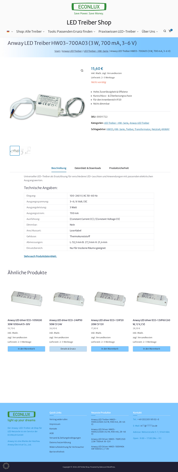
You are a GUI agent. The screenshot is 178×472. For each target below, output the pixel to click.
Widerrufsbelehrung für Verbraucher (67, 447)
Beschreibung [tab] (58, 168)
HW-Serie (119, 129)
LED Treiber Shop (89, 22)
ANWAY (165, 129)
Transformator (142, 129)
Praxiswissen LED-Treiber (117, 31)
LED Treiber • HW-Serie (96, 51)
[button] (11, 31)
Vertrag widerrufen (59, 419)
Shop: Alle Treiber (29, 31)
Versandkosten (114, 73)
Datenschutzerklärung (60, 442)
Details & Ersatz (68, 349)
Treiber (130, 129)
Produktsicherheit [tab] (119, 168)
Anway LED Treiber (72, 51)
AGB (52, 433)
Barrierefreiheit (57, 451)
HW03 (110, 129)
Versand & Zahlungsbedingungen (65, 438)
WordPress (111, 467)
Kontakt (53, 428)
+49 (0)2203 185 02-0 (148, 419)
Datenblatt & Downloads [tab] (88, 168)
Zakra (101, 467)
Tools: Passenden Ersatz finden (70, 31)
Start (57, 51)
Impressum (55, 424)
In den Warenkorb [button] (26, 349)
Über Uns (148, 31)
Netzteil (156, 129)
